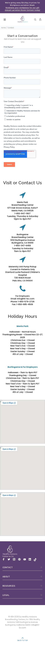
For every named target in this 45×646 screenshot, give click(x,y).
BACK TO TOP (23, 640)
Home (3, 28)
